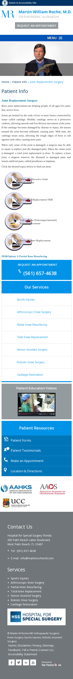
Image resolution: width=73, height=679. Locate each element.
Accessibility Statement (22, 654)
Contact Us (19, 526)
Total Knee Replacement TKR (36, 199)
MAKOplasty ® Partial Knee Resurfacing (24, 256)
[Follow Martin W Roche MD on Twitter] (19, 662)
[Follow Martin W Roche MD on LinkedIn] (26, 662)
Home (5, 82)
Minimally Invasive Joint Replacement (34, 181)
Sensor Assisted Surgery (32, 349)
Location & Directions (26, 471)
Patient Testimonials (26, 450)
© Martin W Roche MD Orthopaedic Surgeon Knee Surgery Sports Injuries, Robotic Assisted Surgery (34, 637)
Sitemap (48, 645)
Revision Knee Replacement (35, 240)
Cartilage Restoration (30, 374)
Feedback (14, 650)
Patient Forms (21, 440)
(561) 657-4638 (40, 273)
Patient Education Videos (36, 388)
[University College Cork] (16, 502)
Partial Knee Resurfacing (32, 324)
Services (16, 569)
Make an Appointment (27, 461)
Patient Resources (36, 428)
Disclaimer (24, 645)
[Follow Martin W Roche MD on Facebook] (12, 662)
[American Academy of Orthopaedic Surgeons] (52, 489)
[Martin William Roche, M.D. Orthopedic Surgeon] (36, 14)
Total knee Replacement (26, 591)
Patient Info (19, 82)
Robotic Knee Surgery (31, 362)
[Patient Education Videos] (36, 404)
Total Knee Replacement (32, 337)
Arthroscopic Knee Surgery (34, 312)
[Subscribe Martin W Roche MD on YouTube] (33, 662)
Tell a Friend (29, 650)
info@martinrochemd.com (37, 558)
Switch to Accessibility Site (22, 3)
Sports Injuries (26, 299)
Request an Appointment (36, 25)
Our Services (37, 287)
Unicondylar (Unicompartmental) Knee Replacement (38, 222)
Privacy (36, 645)
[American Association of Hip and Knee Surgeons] (16, 489)
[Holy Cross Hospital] (36, 616)
